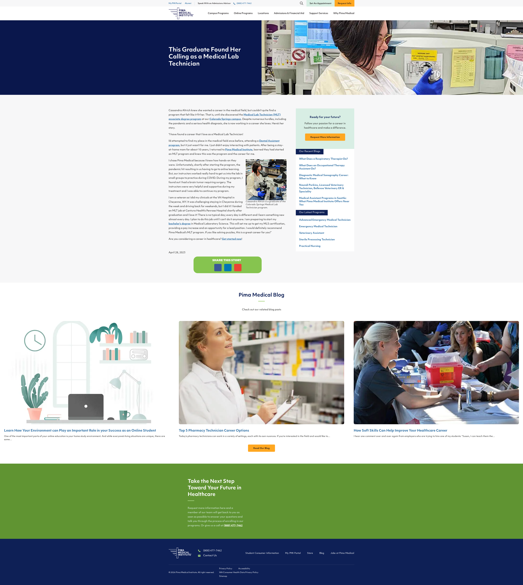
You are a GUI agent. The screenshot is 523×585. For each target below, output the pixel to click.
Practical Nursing (309, 246)
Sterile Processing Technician (317, 240)
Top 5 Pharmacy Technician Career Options (214, 430)
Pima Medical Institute (239, 150)
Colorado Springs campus (225, 119)
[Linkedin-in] (326, 573)
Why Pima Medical (343, 13)
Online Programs (243, 13)
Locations (263, 13)
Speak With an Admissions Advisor (225, 3)
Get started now (231, 239)
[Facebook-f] (318, 573)
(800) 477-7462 (233, 526)
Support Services (318, 13)
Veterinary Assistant (311, 233)
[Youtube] (344, 573)
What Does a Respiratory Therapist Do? (323, 159)
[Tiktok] (335, 573)
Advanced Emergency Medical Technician (325, 220)
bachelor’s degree (180, 224)
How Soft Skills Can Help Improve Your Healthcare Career (400, 430)
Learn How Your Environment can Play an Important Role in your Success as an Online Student (80, 430)
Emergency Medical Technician (318, 226)
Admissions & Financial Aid (289, 13)
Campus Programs (218, 13)
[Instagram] (352, 573)
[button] (301, 3)
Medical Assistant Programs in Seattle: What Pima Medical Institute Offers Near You (324, 201)
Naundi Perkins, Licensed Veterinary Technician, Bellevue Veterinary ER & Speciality (321, 188)
